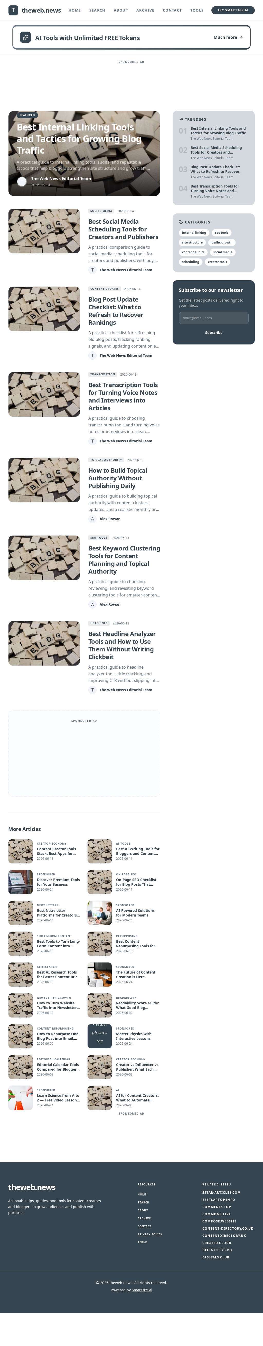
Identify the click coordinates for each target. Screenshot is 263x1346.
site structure (192, 242)
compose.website (219, 1221)
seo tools (221, 232)
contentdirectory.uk (224, 1236)
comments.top (216, 1207)
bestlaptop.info (218, 1200)
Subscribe (213, 332)
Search (97, 10)
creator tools (217, 262)
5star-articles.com (221, 1193)
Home (75, 10)
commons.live (216, 1214)
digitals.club (216, 1257)
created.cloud (217, 1243)
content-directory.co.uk (227, 1229)
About (121, 10)
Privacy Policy (150, 1234)
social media (222, 252)
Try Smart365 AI (233, 10)
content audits (193, 252)
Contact (172, 10)
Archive (145, 10)
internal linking (194, 232)
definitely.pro (217, 1250)
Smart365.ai (142, 1289)
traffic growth (221, 242)
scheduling (190, 262)
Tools (197, 10)
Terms (143, 1242)
